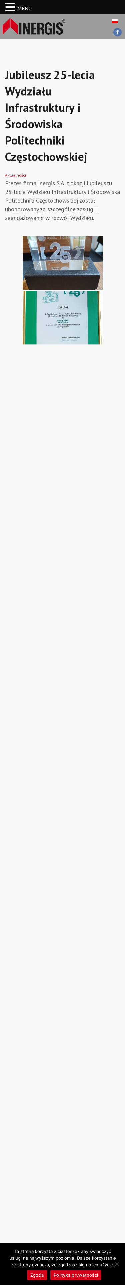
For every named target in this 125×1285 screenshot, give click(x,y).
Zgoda (37, 1275)
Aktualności (15, 175)
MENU (24, 8)
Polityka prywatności (76, 1275)
